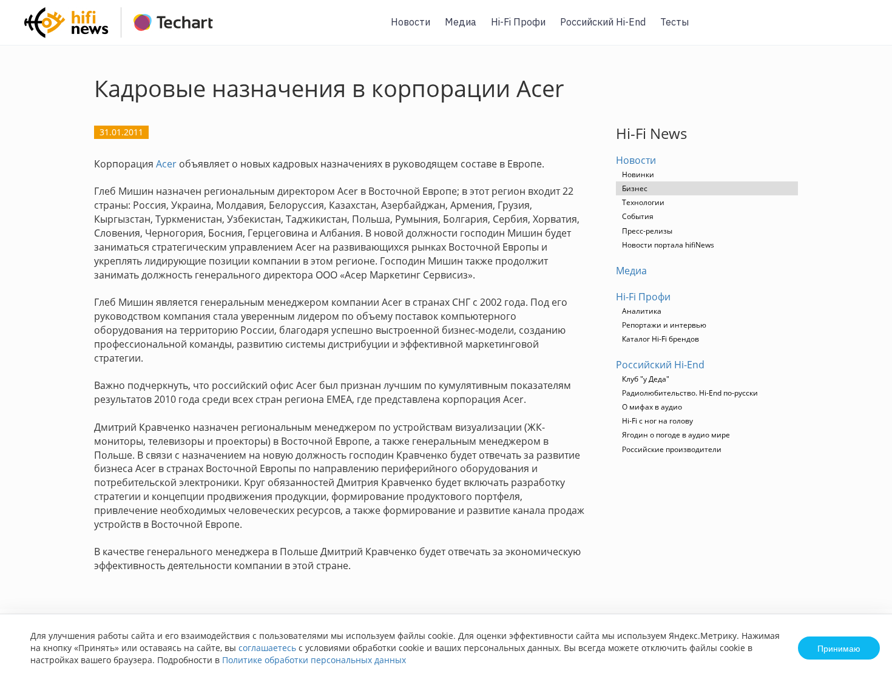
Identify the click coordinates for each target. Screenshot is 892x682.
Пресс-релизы (647, 231)
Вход (864, 29)
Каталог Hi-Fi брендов (660, 339)
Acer (166, 163)
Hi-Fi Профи (518, 22)
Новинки (638, 174)
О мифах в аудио (652, 407)
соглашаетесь (267, 647)
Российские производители (671, 449)
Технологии (643, 202)
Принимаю (838, 648)
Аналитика (641, 311)
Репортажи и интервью (664, 325)
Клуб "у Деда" (645, 379)
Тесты (674, 22)
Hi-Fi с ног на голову (657, 421)
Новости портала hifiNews (668, 245)
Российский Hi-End (603, 22)
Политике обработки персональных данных (314, 660)
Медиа (460, 22)
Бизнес (634, 188)
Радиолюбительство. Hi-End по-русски (690, 393)
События (638, 216)
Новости (410, 22)
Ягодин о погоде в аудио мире (676, 435)
